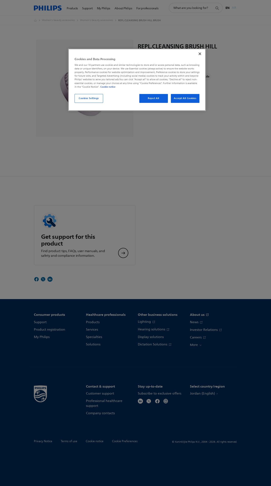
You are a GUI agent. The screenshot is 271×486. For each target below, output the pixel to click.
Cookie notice (107, 87)
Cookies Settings (89, 98)
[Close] (200, 53)
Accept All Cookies (185, 98)
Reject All (153, 98)
